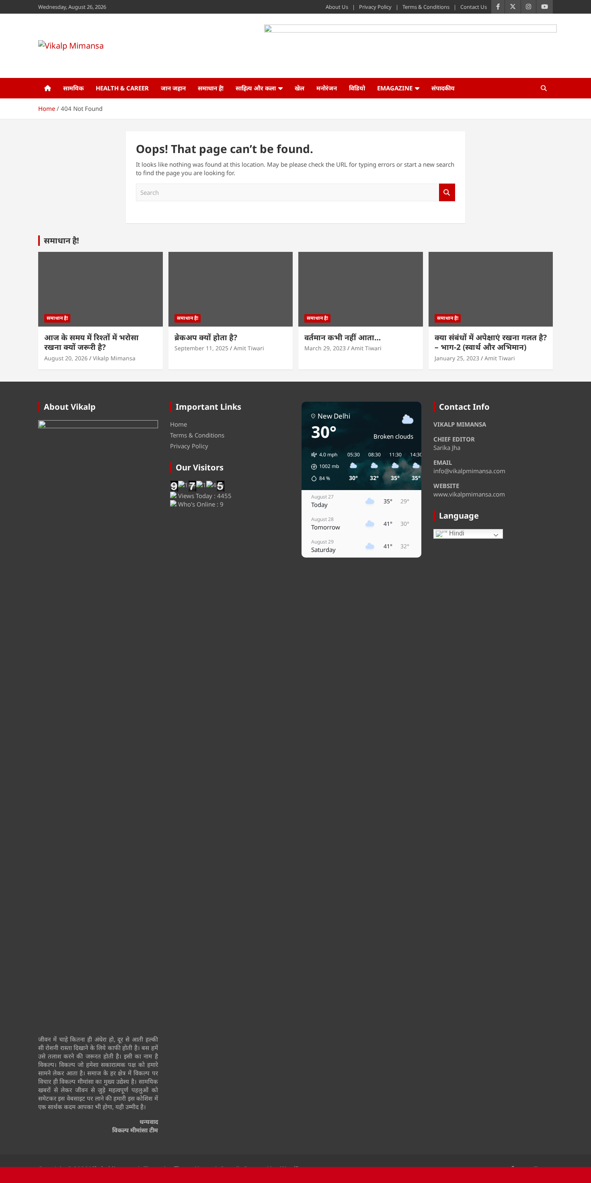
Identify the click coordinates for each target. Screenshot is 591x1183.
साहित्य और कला (256, 88)
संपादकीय (443, 88)
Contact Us (473, 6)
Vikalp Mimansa (114, 358)
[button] (322, 467)
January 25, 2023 (457, 358)
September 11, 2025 (201, 348)
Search (447, 193)
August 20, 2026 (66, 358)
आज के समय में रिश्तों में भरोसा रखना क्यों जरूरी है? (91, 342)
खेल (299, 88)
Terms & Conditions (425, 6)
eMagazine (394, 88)
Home (178, 424)
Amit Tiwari (249, 348)
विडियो (357, 88)
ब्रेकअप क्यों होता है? (205, 337)
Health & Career (122, 88)
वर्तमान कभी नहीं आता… (342, 337)
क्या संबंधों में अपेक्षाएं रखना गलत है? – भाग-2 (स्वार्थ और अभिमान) (491, 342)
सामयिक (73, 88)
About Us (337, 6)
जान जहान (173, 88)
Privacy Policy (375, 6)
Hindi (455, 533)
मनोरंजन (326, 88)
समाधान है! (211, 88)
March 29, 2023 (325, 348)
